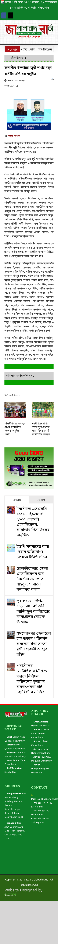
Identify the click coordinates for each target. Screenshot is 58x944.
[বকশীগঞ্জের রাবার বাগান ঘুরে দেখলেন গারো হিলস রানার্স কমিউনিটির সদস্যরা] (43, 404)
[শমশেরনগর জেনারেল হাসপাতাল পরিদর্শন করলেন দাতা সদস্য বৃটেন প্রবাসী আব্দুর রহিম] (11, 633)
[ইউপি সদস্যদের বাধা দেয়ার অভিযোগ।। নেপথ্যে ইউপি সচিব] (11, 546)
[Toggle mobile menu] (52, 39)
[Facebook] (3, 15)
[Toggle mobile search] (47, 39)
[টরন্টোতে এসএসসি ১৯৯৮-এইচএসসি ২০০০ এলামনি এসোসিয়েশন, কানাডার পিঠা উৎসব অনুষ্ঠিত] (11, 509)
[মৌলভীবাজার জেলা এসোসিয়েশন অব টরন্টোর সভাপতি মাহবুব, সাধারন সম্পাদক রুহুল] (11, 568)
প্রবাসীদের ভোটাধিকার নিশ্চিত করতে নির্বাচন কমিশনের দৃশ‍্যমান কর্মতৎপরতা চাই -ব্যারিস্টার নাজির (32, 679)
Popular (17, 499)
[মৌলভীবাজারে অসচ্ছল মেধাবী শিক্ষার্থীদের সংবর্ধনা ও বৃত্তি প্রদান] (15, 404)
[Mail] (10, 15)
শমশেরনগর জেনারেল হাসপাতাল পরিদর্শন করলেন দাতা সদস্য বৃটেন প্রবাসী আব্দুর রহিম (34, 644)
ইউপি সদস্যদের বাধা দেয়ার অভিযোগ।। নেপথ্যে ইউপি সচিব (33, 552)
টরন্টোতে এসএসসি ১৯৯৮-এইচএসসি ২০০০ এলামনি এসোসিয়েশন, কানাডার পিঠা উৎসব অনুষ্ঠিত (33, 522)
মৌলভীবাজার (18, 58)
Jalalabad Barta (40, 880)
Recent (41, 499)
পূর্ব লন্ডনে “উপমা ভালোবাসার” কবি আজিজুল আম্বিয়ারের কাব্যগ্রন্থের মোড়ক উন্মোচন (33, 612)
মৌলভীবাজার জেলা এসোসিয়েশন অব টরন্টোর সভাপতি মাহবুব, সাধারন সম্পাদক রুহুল (32, 579)
